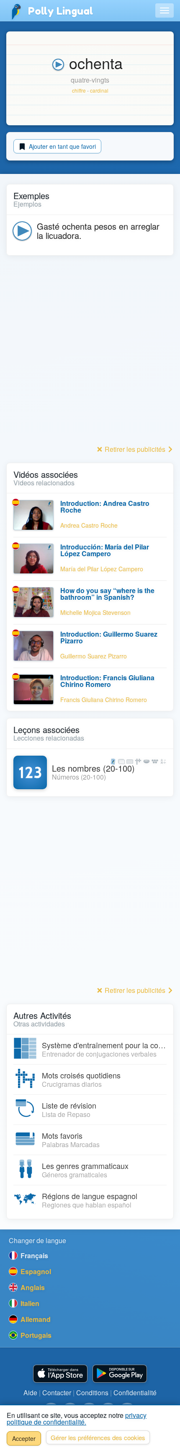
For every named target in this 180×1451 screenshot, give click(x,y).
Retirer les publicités (135, 449)
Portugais (35, 1335)
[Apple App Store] (60, 1374)
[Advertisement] (90, 352)
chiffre (79, 90)
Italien (29, 1303)
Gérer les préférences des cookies (98, 1437)
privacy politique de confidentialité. (77, 1418)
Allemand (35, 1319)
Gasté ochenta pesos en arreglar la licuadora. (98, 230)
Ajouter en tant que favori (61, 146)
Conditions (92, 1392)
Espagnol (35, 1271)
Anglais (32, 1287)
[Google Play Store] (120, 1374)
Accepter (24, 1438)
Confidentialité (135, 1392)
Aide (30, 1392)
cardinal (99, 90)
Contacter (56, 1392)
